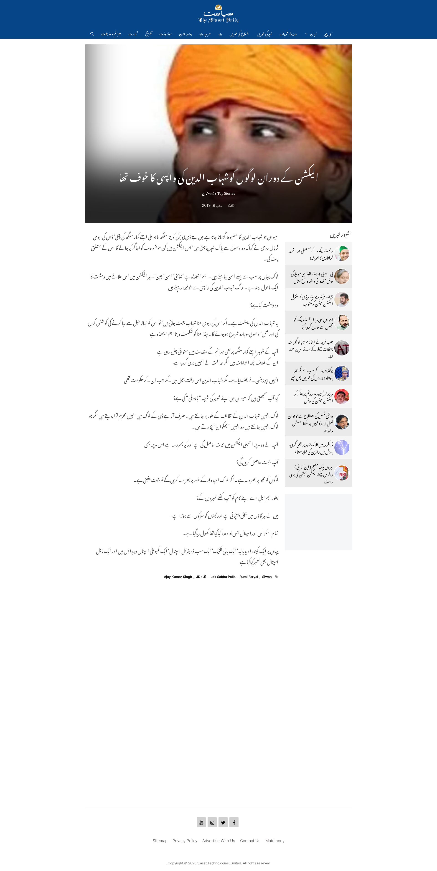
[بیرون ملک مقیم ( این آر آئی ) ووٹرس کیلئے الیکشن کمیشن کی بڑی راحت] (342, 473)
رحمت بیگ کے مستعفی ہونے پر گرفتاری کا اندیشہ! (311, 253)
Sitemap (160, 840)
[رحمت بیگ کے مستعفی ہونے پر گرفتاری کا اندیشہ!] (342, 253)
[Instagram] (212, 822)
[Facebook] (234, 822)
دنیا (220, 33)
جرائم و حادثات (111, 33)
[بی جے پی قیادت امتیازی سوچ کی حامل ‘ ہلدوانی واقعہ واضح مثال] (342, 276)
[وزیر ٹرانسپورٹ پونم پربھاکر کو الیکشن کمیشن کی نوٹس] (342, 396)
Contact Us (250, 840)
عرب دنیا (205, 33)
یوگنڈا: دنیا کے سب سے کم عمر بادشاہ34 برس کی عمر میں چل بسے (312, 373)
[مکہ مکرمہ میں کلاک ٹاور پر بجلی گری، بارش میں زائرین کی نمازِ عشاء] (342, 447)
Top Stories (226, 192)
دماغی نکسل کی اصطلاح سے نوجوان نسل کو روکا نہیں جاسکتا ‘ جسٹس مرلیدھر (310, 422)
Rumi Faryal (249, 577)
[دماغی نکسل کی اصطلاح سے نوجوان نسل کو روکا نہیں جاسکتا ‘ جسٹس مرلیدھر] (342, 422)
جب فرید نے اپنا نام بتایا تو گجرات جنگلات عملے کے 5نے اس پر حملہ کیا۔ (310, 348)
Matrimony (275, 840)
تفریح (148, 33)
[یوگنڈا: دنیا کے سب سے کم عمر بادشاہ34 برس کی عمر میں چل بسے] (342, 373)
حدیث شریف (288, 33)
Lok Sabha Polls (223, 577)
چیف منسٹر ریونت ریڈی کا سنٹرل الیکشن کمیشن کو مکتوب (312, 299)
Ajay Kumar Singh (178, 577)
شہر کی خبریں (264, 33)
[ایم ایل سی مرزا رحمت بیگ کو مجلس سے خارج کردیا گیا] (342, 322)
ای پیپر (328, 33)
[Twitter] (223, 822)
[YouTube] (201, 822)
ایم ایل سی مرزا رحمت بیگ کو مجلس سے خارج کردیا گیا (313, 322)
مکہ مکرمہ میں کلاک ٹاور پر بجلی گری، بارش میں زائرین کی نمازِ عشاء (311, 447)
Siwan (267, 577)
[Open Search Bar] (92, 33)
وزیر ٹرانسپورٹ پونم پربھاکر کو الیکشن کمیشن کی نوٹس (313, 396)
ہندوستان (185, 33)
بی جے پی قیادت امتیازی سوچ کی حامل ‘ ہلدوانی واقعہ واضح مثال (312, 276)
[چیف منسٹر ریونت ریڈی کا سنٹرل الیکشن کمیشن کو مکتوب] (342, 299)
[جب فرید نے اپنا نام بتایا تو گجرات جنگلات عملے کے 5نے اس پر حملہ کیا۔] (342, 348)
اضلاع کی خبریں (239, 33)
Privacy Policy (185, 840)
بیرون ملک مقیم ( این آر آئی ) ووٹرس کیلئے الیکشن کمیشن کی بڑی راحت (311, 473)
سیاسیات (165, 33)
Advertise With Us (218, 840)
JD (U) (201, 577)
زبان (313, 33)
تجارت (133, 33)
